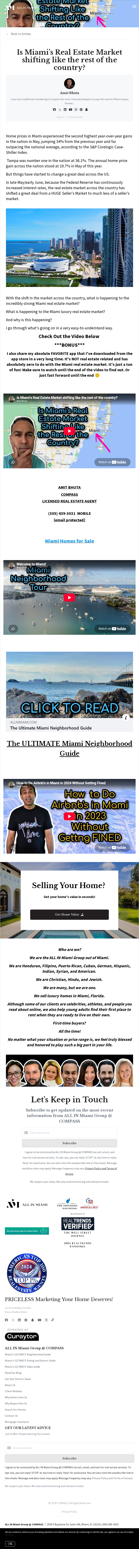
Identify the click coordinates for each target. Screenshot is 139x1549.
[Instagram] (46, 1320)
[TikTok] (52, 1320)
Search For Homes (15, 1409)
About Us (10, 1385)
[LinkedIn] (19, 1320)
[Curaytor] (22, 1340)
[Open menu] (134, 6)
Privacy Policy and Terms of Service (112, 1478)
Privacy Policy (69, 1511)
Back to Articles (21, 34)
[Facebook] (6, 1320)
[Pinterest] (25, 1320)
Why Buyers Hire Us (16, 1403)
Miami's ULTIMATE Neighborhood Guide (28, 1354)
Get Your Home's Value (18, 1379)
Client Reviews (13, 1391)
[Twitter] (13, 1320)
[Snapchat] (32, 1320)
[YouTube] (39, 1320)
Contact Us (11, 1415)
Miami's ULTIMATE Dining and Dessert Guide (30, 1360)
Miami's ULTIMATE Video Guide (22, 1366)
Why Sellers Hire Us (16, 1397)
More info (9, 1534)
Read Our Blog (13, 1372)
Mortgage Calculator (17, 1421)
